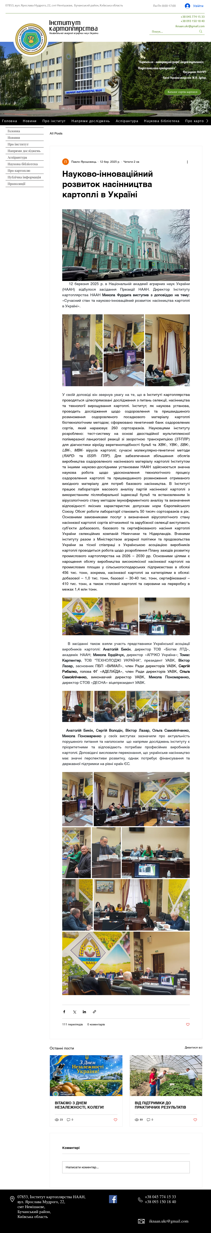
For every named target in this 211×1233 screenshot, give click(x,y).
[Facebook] (113, 1199)
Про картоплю (19, 170)
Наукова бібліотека (23, 164)
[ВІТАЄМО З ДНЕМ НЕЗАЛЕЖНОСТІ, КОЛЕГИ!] (86, 1075)
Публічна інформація (24, 177)
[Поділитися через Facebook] (64, 1012)
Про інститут (18, 144)
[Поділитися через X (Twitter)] (74, 1012)
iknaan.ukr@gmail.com (190, 26)
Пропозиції (16, 183)
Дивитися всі (193, 1047)
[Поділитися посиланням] (94, 1012)
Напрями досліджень (24, 151)
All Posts (56, 133)
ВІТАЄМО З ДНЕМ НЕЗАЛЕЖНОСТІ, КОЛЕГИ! (79, 1105)
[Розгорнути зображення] (82, 350)
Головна (14, 131)
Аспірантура (17, 157)
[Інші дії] (187, 161)
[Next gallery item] (185, 350)
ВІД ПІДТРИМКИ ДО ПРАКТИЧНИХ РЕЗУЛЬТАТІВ (160, 1105)
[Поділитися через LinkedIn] (84, 1012)
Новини (14, 137)
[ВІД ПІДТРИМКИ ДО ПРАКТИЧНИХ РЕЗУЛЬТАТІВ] (166, 1075)
